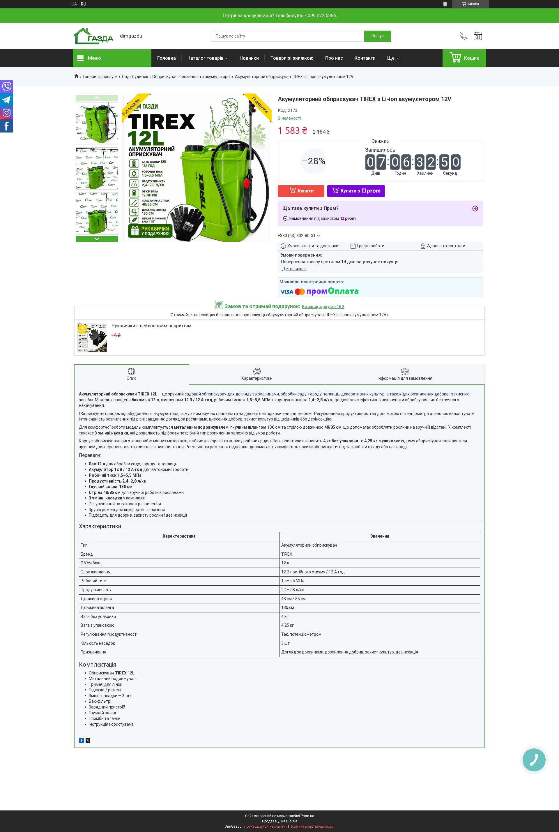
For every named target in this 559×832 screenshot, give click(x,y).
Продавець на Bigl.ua (279, 821)
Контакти (365, 58)
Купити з (350, 191)
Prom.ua (307, 816)
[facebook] (81, 741)
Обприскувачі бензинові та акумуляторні (191, 76)
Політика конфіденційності (312, 826)
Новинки (249, 58)
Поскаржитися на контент (265, 826)
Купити (306, 191)
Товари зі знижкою (292, 58)
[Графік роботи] (478, 36)
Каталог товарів (205, 58)
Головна (166, 58)
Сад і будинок (135, 76)
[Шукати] (377, 36)
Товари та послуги (100, 76)
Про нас (334, 58)
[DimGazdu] (93, 36)
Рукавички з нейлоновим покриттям (151, 325)
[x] (88, 741)
